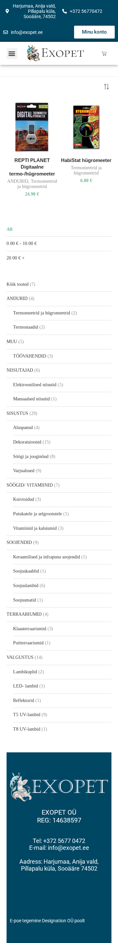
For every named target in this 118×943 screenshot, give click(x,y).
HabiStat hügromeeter (86, 160)
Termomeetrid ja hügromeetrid (37, 184)
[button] (12, 53)
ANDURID (17, 181)
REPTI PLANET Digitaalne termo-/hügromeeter (32, 166)
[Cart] (104, 53)
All (9, 229)
